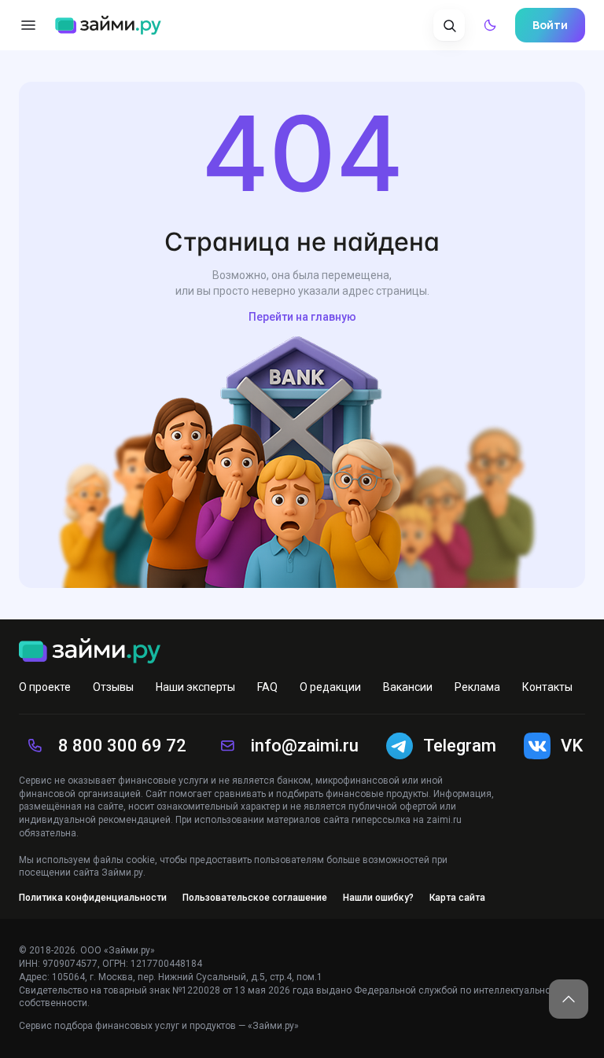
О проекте (45, 687)
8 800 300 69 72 (122, 745)
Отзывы (113, 687)
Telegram (459, 745)
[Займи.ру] (108, 25)
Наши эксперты (195, 687)
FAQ (267, 687)
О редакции (330, 687)
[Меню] (28, 25)
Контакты (547, 687)
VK (572, 745)
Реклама (477, 687)
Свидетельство (53, 990)
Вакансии (408, 687)
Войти (550, 24)
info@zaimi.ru (305, 745)
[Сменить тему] (490, 25)
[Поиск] (449, 25)
